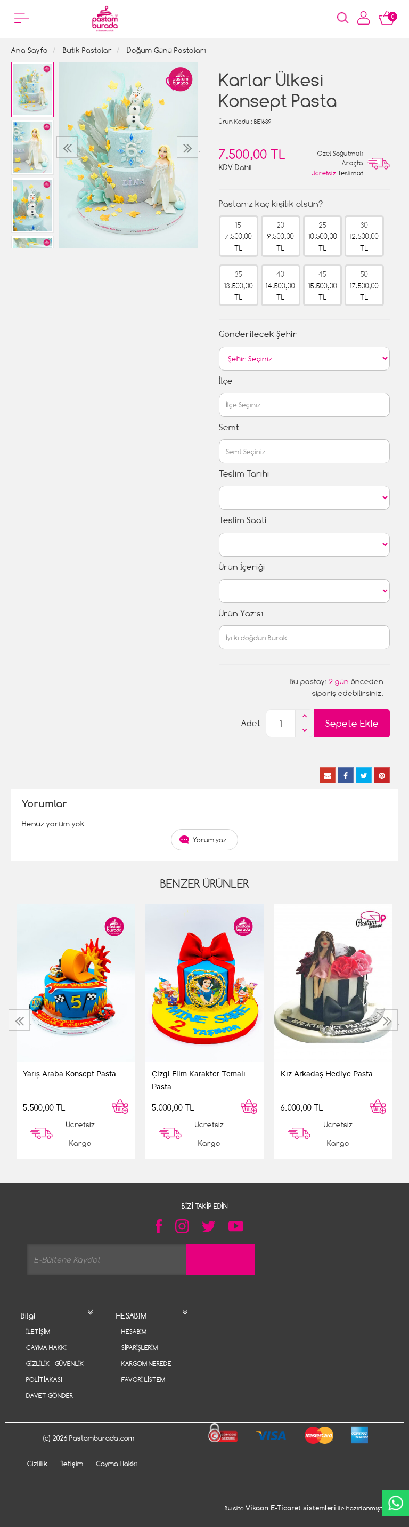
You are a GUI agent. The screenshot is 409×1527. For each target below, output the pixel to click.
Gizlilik (37, 1463)
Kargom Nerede (146, 1364)
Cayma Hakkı (46, 1348)
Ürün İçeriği (242, 567)
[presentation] (68, 147)
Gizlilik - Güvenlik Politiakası (55, 1372)
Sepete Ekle (352, 723)
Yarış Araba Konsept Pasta (69, 1073)
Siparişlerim (139, 1348)
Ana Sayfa (29, 49)
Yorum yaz (210, 839)
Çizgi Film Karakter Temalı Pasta (199, 1079)
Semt (229, 427)
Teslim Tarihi (244, 474)
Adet (250, 723)
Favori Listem (143, 1380)
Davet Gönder (49, 1396)
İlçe (226, 381)
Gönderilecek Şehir (258, 334)
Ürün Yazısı (241, 613)
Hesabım (133, 1332)
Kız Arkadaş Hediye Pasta (327, 1073)
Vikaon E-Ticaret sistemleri (291, 1508)
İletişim (38, 1332)
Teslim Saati (243, 520)
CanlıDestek (395, 1503)
